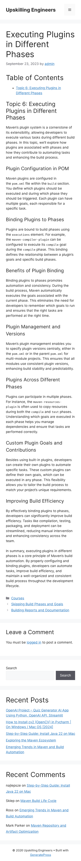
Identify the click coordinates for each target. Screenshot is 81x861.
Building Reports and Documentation (40, 610)
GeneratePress (40, 855)
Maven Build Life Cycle (38, 801)
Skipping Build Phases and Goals (37, 604)
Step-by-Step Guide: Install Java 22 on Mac (40, 734)
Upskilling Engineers (31, 10)
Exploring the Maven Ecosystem (31, 740)
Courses (17, 598)
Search (11, 668)
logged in (34, 642)
